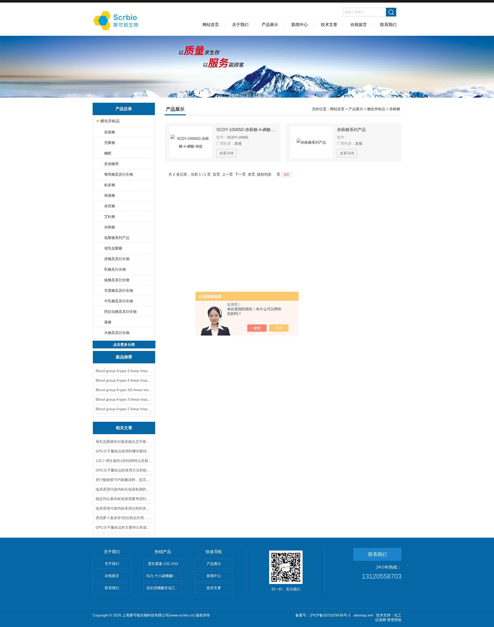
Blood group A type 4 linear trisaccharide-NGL (124, 371)
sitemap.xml (363, 615)
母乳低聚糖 (113, 248)
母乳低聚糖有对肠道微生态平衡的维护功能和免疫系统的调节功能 (124, 442)
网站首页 (210, 24)
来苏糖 (109, 206)
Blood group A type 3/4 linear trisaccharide (124, 390)
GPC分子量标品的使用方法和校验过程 (124, 470)
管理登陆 (394, 620)
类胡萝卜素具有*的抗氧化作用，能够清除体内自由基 (124, 518)
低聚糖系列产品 (116, 238)
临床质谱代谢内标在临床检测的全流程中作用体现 (124, 489)
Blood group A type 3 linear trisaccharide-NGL (124, 399)
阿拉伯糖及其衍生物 (120, 312)
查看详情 (226, 153)
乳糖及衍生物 (115, 269)
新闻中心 (299, 24)
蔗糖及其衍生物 (116, 259)
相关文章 (124, 428)
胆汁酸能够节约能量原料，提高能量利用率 (124, 480)
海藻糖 (109, 195)
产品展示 (270, 24)
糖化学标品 (110, 121)
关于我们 (240, 24)
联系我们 (388, 24)
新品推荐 (124, 357)
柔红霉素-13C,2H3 (163, 564)
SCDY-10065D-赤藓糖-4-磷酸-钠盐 (246, 129)
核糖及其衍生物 (116, 280)
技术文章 (329, 24)
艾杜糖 (109, 216)
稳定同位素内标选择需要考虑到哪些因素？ (124, 499)
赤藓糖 (109, 227)
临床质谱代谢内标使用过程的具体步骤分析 (124, 508)
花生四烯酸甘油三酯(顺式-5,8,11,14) (164, 588)
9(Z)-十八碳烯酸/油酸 (163, 576)
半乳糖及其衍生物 (118, 301)
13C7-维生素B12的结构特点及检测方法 (124, 461)
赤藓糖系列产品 (351, 129)
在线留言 (358, 24)
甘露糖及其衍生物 (118, 290)
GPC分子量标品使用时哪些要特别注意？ (124, 451)
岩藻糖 (109, 132)
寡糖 (107, 322)
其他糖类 (111, 164)
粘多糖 (109, 185)
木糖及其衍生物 (116, 333)
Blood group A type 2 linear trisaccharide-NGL (124, 409)
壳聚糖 (109, 143)
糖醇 (107, 153)
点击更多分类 (124, 344)
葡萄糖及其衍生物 (118, 174)
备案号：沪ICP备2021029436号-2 (322, 615)
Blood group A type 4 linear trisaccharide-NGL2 (124, 380)
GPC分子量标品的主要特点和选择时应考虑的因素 (124, 527)
